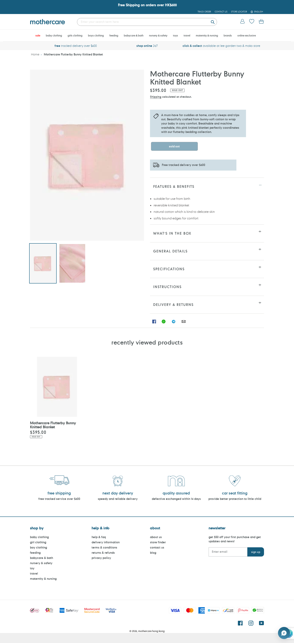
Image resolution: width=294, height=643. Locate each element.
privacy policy (101, 558)
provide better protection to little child (234, 499)
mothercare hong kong (151, 631)
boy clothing (38, 547)
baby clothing (39, 537)
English (258, 11)
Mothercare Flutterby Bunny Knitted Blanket (73, 54)
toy (32, 568)
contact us (157, 547)
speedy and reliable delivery (118, 499)
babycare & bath (41, 558)
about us (156, 537)
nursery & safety (41, 563)
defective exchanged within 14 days (176, 499)
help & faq (99, 537)
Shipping (155, 96)
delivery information (106, 542)
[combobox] (147, 22)
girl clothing (38, 542)
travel (34, 573)
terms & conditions (104, 547)
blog (153, 553)
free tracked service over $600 (59, 499)
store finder (158, 542)
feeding (35, 553)
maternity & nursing (43, 579)
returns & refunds (103, 553)
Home (35, 54)
